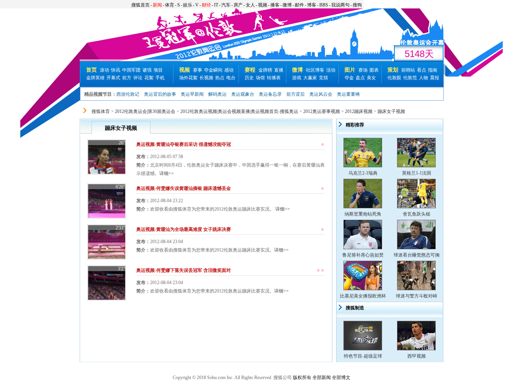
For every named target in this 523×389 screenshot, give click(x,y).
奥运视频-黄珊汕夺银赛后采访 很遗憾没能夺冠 (183, 144)
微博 (287, 5)
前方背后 (295, 94)
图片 (350, 70)
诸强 (147, 70)
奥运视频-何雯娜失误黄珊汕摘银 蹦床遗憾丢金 (183, 188)
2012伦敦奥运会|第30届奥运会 (145, 111)
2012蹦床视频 (359, 111)
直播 (278, 70)
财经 (206, 5)
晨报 (434, 77)
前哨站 (408, 70)
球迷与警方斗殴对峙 (416, 296)
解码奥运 (217, 94)
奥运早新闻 (192, 94)
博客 (311, 5)
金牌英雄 (95, 77)
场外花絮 (188, 77)
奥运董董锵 (348, 94)
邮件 (299, 5)
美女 (371, 77)
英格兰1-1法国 (416, 173)
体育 (169, 5)
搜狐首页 (140, 5)
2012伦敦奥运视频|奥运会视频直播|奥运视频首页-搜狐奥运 (239, 111)
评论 (137, 77)
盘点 (360, 77)
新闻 (157, 5)
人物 (423, 77)
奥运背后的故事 (160, 94)
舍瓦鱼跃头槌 (416, 214)
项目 (158, 70)
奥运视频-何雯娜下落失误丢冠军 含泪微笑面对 (183, 270)
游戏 (296, 77)
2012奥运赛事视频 (321, 111)
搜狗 (357, 5)
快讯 (115, 70)
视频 (262, 5)
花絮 (149, 77)
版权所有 (302, 377)
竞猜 (323, 77)
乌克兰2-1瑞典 (363, 173)
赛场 (363, 70)
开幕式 (113, 77)
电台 (230, 77)
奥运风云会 (320, 94)
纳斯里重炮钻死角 (363, 214)
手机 (160, 77)
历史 (249, 77)
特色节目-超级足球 (363, 356)
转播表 (274, 77)
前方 (126, 77)
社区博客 (315, 70)
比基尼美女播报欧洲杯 (363, 296)
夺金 (349, 77)
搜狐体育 (101, 111)
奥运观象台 (242, 94)
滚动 (104, 70)
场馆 (260, 77)
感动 (229, 70)
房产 (238, 5)
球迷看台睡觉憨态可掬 (417, 255)
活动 (330, 70)
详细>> (166, 173)
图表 (374, 70)
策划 (392, 70)
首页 (91, 70)
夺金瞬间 (213, 70)
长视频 (206, 77)
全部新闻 (321, 377)
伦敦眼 (394, 77)
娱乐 (187, 5)
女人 (250, 5)
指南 (432, 70)
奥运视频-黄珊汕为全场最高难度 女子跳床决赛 (183, 229)
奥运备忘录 (270, 94)
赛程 (250, 70)
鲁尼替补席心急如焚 (363, 255)
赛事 (197, 70)
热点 (219, 77)
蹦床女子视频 (391, 111)
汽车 (225, 5)
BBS (323, 5)
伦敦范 (410, 77)
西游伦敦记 (127, 94)
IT (216, 5)
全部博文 (341, 377)
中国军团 (131, 70)
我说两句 (340, 5)
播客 (274, 5)
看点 (421, 70)
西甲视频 (416, 356)
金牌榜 (265, 70)
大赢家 (310, 77)
